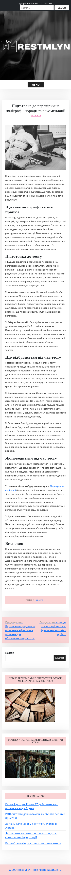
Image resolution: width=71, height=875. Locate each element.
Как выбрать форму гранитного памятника (33, 843)
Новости (39, 600)
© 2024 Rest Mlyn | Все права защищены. (35, 870)
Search (9, 652)
